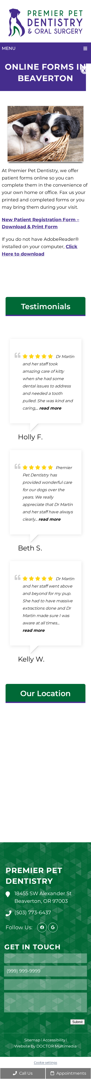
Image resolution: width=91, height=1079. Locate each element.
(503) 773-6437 (32, 912)
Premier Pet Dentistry (34, 876)
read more (50, 408)
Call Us (25, 1073)
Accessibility (54, 1040)
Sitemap (32, 1040)
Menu (8, 48)
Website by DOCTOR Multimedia (45, 1046)
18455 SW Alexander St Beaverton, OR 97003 (43, 897)
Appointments (70, 1073)
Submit (77, 1022)
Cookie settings (45, 1062)
